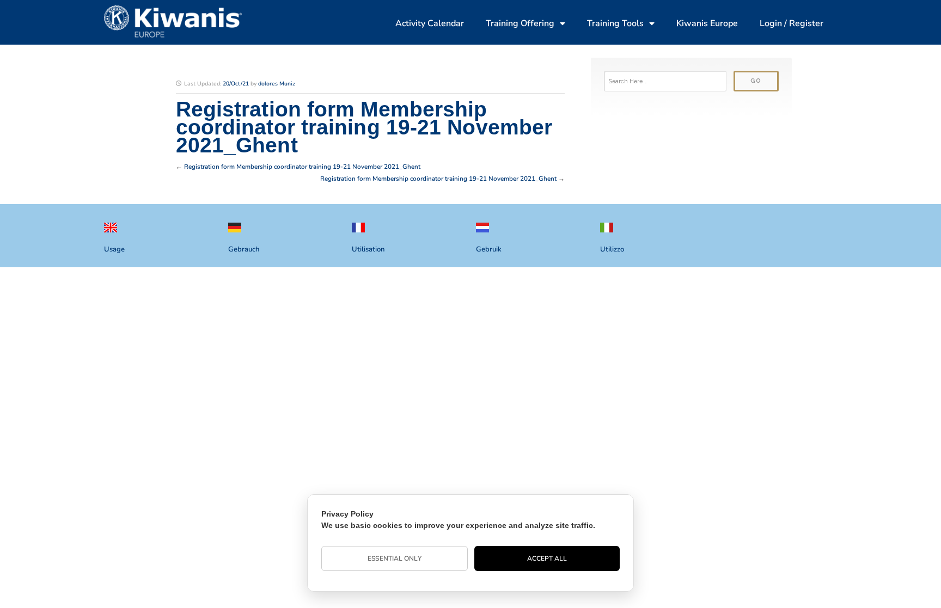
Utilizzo (612, 249)
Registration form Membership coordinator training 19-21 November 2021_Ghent (302, 166)
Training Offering (520, 23)
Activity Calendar (429, 23)
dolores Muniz (276, 83)
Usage (114, 249)
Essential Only (394, 558)
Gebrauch (243, 249)
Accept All (547, 558)
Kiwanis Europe (707, 23)
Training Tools (615, 23)
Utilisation (368, 249)
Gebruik (489, 249)
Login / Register (791, 23)
